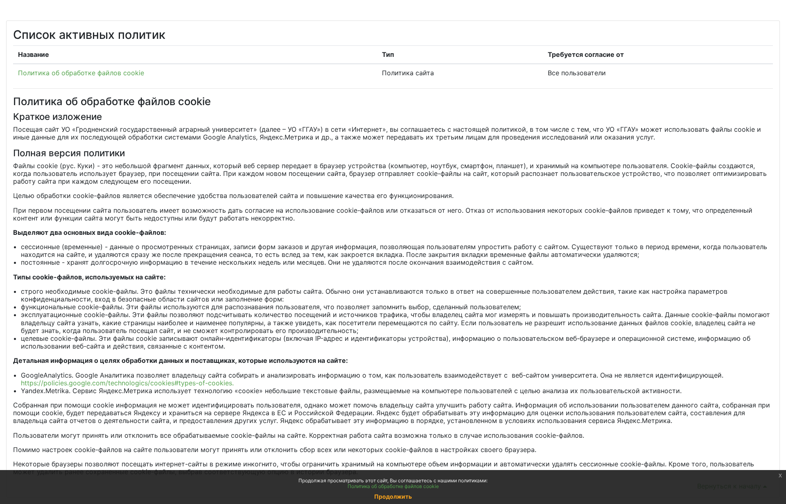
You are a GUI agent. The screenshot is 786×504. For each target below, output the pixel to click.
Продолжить (393, 496)
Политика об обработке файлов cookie (81, 73)
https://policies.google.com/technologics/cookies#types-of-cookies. (127, 383)
